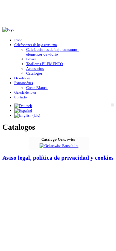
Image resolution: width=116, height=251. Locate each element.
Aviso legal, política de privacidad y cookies (58, 158)
